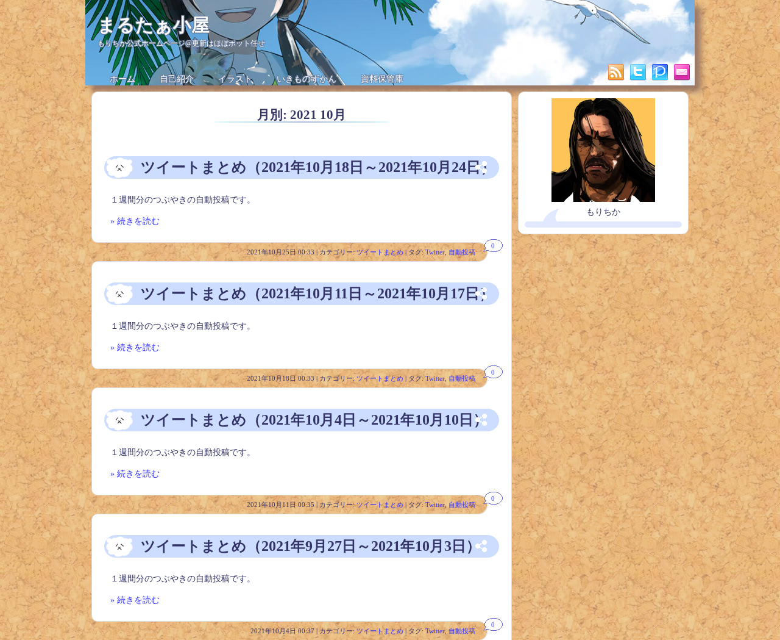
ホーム (122, 79)
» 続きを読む (135, 221)
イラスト (235, 79)
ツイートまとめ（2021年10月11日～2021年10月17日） (317, 293)
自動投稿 (461, 252)
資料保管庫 (382, 79)
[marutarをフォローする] (639, 79)
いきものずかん (306, 79)
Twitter (435, 252)
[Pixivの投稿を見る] (661, 79)
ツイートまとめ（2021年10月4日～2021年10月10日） (314, 420)
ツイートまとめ (379, 252)
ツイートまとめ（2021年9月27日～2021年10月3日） (311, 546)
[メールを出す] (682, 79)
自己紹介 (177, 79)
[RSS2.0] (617, 79)
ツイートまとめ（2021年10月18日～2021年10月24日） (318, 167)
